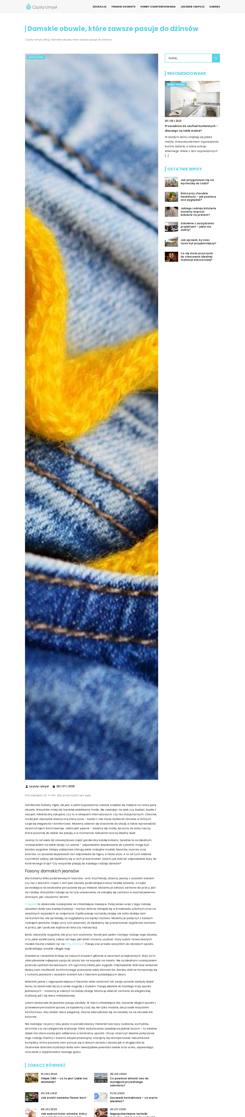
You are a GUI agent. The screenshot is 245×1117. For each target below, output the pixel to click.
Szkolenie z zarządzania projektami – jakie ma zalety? (197, 227)
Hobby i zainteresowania (158, 6)
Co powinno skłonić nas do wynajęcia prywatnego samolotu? (129, 1082)
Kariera (215, 6)
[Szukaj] (216, 58)
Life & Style (35, 57)
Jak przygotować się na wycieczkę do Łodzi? (197, 181)
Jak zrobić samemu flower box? (64, 1098)
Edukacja (99, 6)
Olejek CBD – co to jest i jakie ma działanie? (64, 1080)
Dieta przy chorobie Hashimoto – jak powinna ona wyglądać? (198, 197)
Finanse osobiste (124, 6)
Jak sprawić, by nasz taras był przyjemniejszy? (198, 241)
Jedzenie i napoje (192, 6)
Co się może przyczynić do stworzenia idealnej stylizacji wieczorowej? (197, 257)
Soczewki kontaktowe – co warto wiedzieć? (134, 1099)
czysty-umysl (39, 786)
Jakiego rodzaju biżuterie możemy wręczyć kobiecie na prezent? (198, 212)
